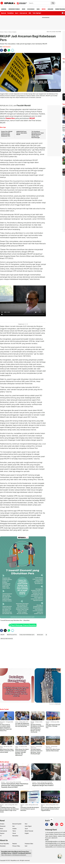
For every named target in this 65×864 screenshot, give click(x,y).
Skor (26, 823)
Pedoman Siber (29, 843)
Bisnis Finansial (29, 831)
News (5, 32)
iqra (38, 9)
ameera (3, 9)
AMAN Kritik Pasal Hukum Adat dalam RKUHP (21, 133)
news (43, 9)
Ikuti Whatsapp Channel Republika (24, 625)
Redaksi (14, 843)
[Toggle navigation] (2, 3)
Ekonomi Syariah (14, 9)
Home (1, 32)
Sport (16, 13)
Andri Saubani (6, 46)
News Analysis (12, 32)
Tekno (14, 831)
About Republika (4, 843)
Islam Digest (28, 826)
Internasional (23, 13)
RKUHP (32, 118)
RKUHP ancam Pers (12, 634)
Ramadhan (15, 835)
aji (46, 634)
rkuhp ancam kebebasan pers (26, 634)
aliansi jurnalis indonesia (7, 638)
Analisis (14, 828)
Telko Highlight (36, 13)
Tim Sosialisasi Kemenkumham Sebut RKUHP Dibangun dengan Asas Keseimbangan (37, 134)
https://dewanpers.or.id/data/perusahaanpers (13, 855)
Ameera (2, 823)
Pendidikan (10, 13)
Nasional (3, 13)
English (27, 833)
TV (1, 835)
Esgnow (2, 833)
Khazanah (2, 826)
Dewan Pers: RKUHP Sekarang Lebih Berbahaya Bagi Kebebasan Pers (6, 134)
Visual (14, 833)
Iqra (13, 826)
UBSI (30, 13)
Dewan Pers (10, 118)
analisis (50, 9)
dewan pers (40, 634)
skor (23, 9)
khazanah (30, 9)
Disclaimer (3, 846)
